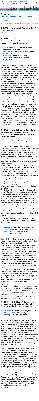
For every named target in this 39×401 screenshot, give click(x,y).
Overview (4, 16)
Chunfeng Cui (8, 231)
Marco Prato (7, 58)
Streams (13, 16)
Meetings (21, 16)
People (29, 16)
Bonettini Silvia (8, 51)
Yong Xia (6, 233)
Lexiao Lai (6, 313)
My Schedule (5, 20)
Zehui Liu (9, 30)
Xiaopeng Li (7, 315)
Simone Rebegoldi (9, 47)
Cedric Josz (7, 311)
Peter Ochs (7, 56)
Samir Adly (7, 141)
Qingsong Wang (9, 229)
